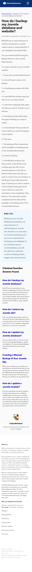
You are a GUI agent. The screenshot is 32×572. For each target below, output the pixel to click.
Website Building (7, 14)
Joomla (15, 14)
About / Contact (7, 549)
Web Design (23, 555)
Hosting (15, 555)
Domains (17, 557)
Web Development (8, 557)
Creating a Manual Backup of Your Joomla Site (14, 358)
